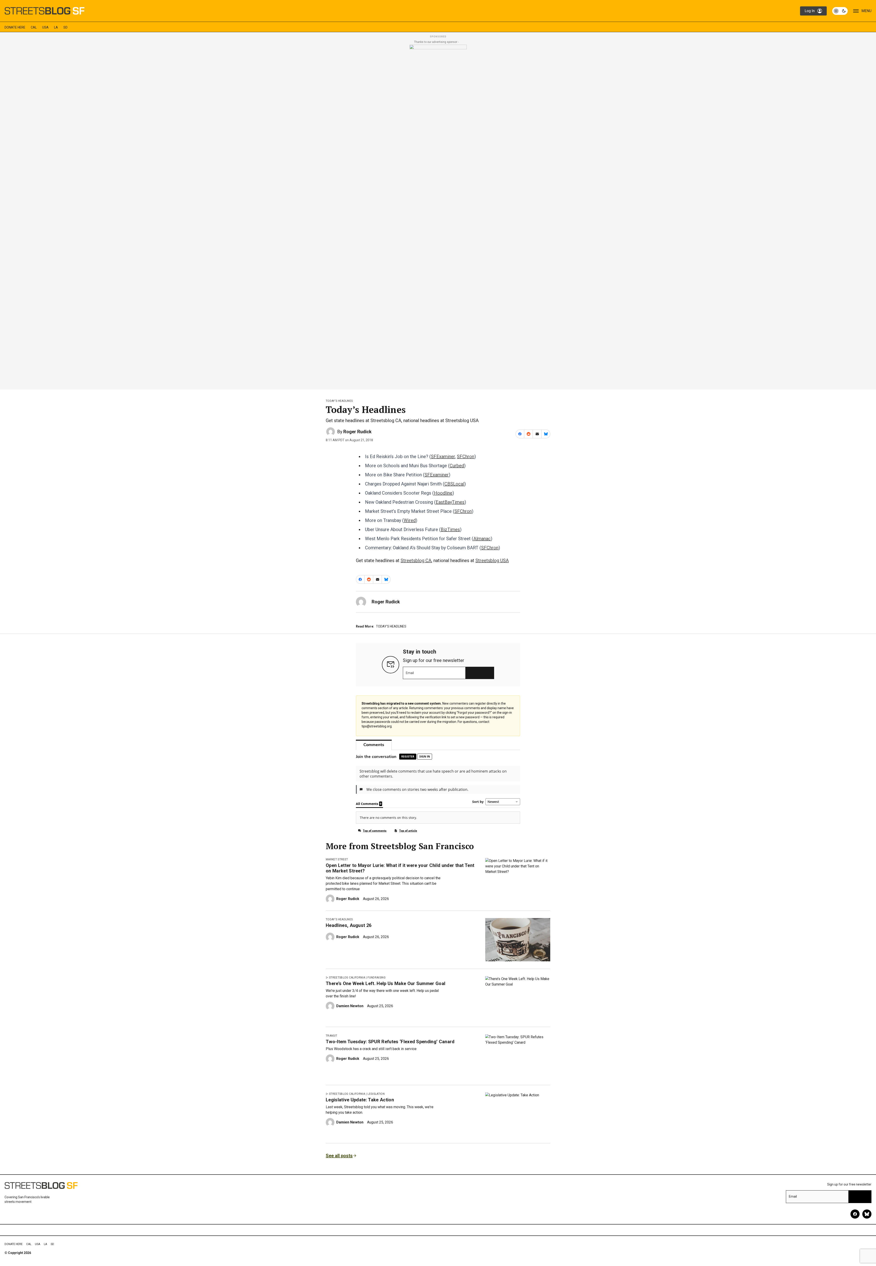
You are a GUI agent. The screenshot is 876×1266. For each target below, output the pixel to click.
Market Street (337, 859)
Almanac (482, 538)
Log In (810, 11)
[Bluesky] (866, 1214)
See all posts (339, 1155)
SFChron (465, 456)
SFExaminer (443, 456)
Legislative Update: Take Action (360, 1100)
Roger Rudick (357, 431)
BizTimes (450, 529)
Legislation (376, 1093)
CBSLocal (454, 484)
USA (45, 27)
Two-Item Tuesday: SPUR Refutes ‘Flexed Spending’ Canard (390, 1041)
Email (410, 673)
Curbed (457, 465)
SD (65, 27)
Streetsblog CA (416, 560)
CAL (34, 27)
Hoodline (443, 493)
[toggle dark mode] (840, 11)
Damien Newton (349, 1006)
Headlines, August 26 (348, 925)
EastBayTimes (450, 502)
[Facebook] (855, 1214)
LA (56, 27)
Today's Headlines (339, 400)
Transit (331, 1035)
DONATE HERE (15, 27)
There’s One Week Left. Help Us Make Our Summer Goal (385, 983)
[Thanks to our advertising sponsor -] (438, 216)
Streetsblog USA (492, 560)
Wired (410, 520)
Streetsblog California (347, 977)
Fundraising (377, 977)
